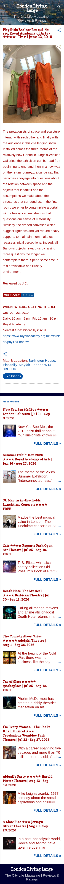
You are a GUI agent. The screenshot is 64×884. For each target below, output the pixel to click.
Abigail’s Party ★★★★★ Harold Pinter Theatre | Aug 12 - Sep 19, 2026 (27, 781)
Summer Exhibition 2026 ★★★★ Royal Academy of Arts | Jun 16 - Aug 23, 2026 (27, 459)
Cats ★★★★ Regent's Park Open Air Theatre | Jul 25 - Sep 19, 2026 (28, 550)
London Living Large (32, 8)
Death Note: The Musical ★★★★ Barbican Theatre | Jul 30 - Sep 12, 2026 (26, 595)
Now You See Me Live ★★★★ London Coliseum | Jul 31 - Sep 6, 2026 (26, 414)
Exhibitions (12, 376)
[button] (59, 30)
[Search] (59, 7)
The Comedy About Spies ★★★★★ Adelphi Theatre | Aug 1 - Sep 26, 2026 (24, 640)
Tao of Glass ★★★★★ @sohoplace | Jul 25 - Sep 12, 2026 (25, 686)
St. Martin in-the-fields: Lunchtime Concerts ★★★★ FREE (25, 504)
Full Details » (47, 443)
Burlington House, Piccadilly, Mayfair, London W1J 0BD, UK (29, 365)
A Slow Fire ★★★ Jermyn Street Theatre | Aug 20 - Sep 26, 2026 (25, 826)
